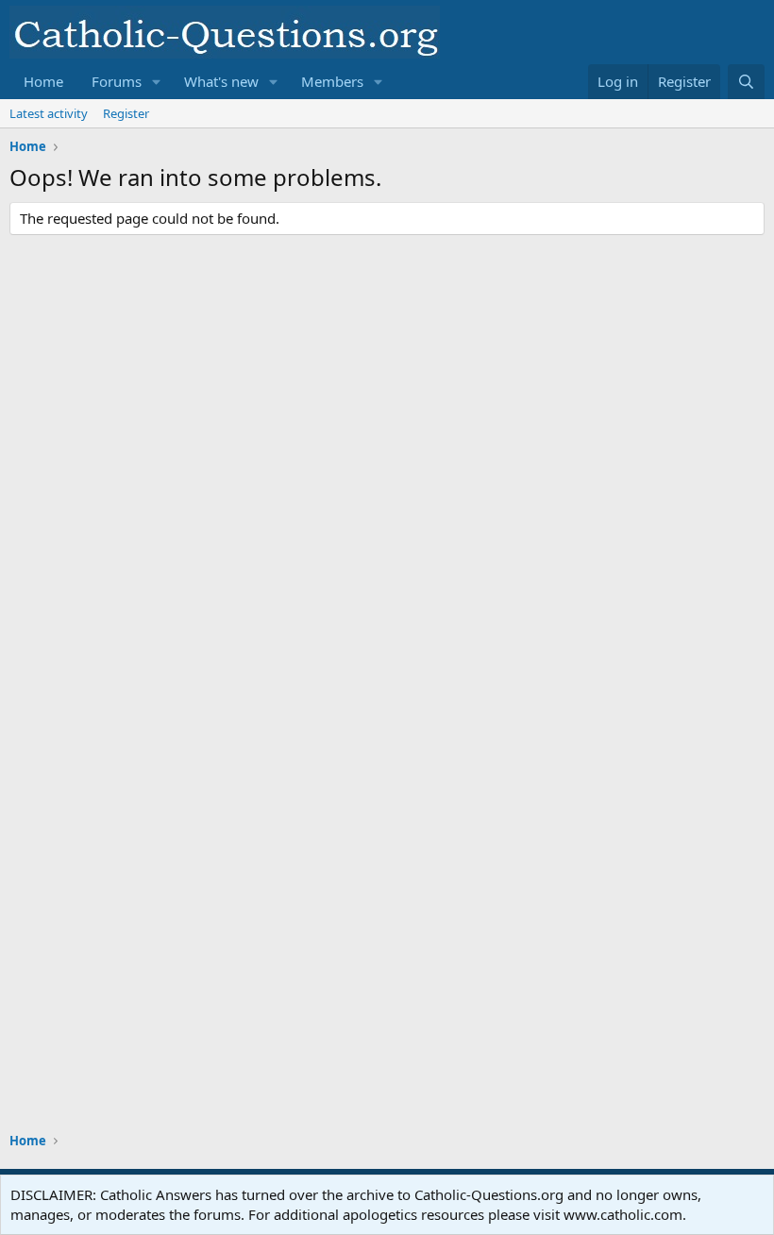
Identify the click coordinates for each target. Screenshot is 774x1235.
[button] (156, 81)
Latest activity (48, 113)
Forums (117, 81)
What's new (221, 81)
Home (43, 81)
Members (332, 81)
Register (126, 113)
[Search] (746, 81)
